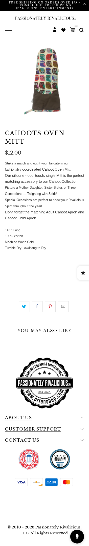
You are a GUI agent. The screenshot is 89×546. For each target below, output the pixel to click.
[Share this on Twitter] (24, 306)
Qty (9, 257)
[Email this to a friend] (63, 306)
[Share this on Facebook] (37, 306)
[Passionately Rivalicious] (44, 18)
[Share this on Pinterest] (50, 306)
